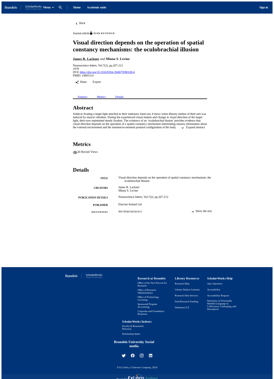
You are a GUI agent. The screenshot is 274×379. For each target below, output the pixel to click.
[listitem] (123, 355)
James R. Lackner (86, 59)
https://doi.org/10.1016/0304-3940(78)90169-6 (107, 72)
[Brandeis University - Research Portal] (23, 7)
